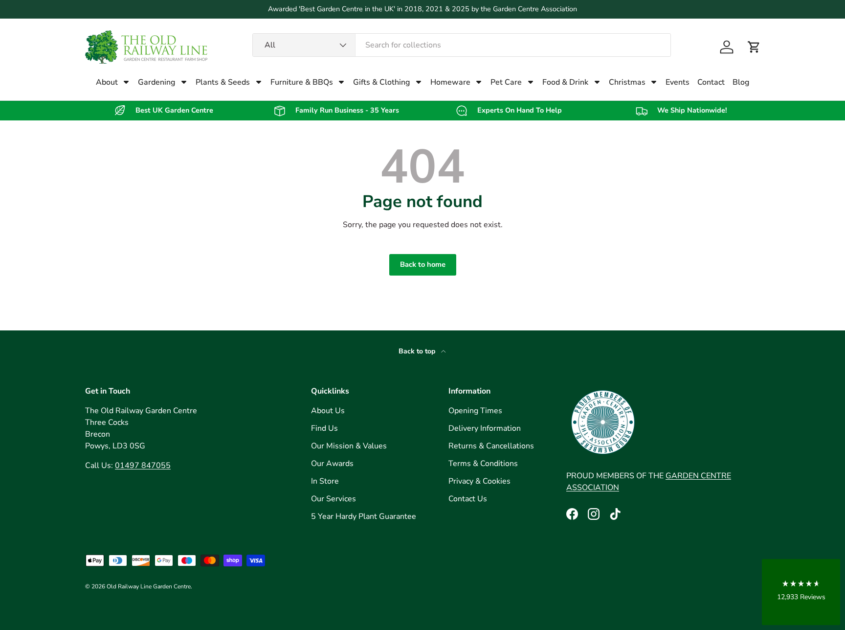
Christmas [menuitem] (627, 82)
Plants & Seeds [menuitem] (223, 82)
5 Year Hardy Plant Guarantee (363, 516)
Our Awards (332, 463)
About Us (328, 410)
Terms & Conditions (483, 463)
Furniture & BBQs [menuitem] (301, 82)
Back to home (422, 264)
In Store (325, 481)
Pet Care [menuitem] (506, 82)
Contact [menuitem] (711, 82)
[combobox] (462, 45)
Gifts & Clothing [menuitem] (381, 82)
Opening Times (475, 410)
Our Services (333, 498)
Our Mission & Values (349, 446)
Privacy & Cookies (479, 481)
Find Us (324, 428)
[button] (754, 47)
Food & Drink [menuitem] (565, 82)
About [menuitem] (107, 82)
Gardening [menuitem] (156, 82)
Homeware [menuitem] (450, 82)
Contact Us (467, 498)
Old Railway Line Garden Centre (149, 586)
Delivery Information (484, 428)
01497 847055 (143, 465)
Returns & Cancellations (491, 446)
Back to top (418, 351)
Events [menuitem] (677, 82)
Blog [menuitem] (741, 82)
